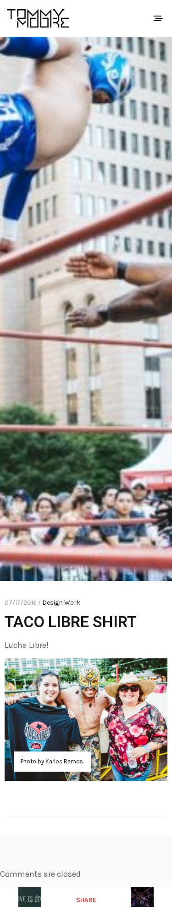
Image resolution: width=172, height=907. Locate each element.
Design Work (61, 603)
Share (86, 900)
